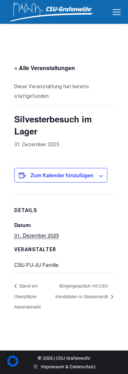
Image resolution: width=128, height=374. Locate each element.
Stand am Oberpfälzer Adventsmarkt (27, 296)
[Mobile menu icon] (116, 12)
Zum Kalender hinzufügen (62, 175)
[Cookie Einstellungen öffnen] (12, 365)
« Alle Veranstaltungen (44, 68)
